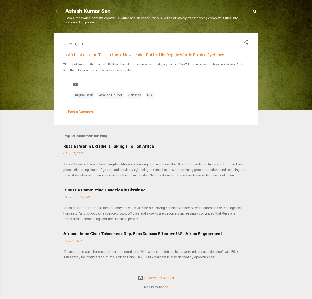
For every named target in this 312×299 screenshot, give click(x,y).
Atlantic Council (110, 95)
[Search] (255, 12)
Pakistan (134, 95)
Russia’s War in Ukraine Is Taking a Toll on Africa (108, 146)
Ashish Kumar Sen (88, 11)
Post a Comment (81, 112)
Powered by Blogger (158, 278)
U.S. (150, 95)
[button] (246, 43)
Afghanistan (84, 95)
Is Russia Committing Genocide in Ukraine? (104, 190)
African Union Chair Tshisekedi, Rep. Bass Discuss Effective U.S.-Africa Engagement (142, 233)
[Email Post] (75, 86)
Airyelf (165, 287)
